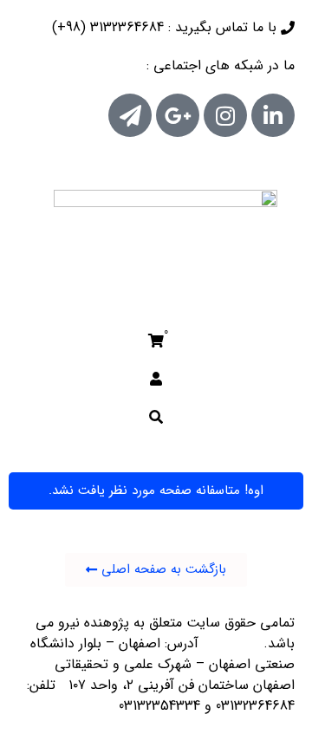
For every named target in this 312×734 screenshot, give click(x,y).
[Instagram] (225, 115)
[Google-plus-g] (177, 115)
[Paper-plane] (130, 115)
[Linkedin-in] (273, 115)
